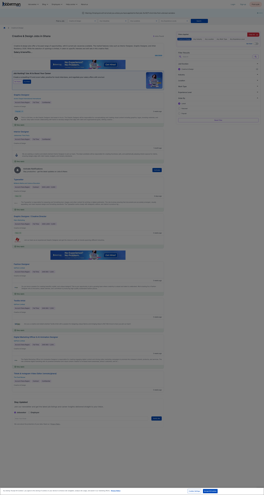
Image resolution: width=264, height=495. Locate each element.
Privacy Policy (115, 490)
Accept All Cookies (210, 491)
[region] (132, 491)
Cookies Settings (194, 491)
